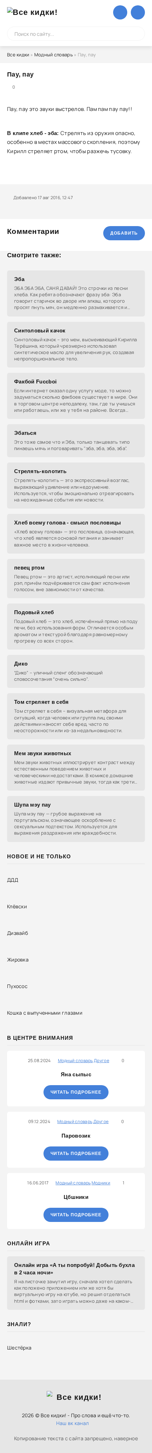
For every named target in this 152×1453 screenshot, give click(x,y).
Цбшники (76, 1197)
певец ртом (29, 568)
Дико (21, 664)
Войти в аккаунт (120, 12)
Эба (19, 279)
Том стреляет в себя (41, 702)
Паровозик (76, 1136)
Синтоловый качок (40, 330)
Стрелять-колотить (40, 471)
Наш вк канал (72, 1423)
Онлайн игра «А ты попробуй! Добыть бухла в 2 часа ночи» (74, 1268)
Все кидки (18, 54)
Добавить (124, 233)
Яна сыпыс (76, 1074)
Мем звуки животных (42, 753)
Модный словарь (53, 54)
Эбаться (25, 433)
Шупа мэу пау (32, 805)
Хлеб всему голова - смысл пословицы (67, 523)
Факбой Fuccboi (35, 381)
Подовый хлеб (34, 612)
